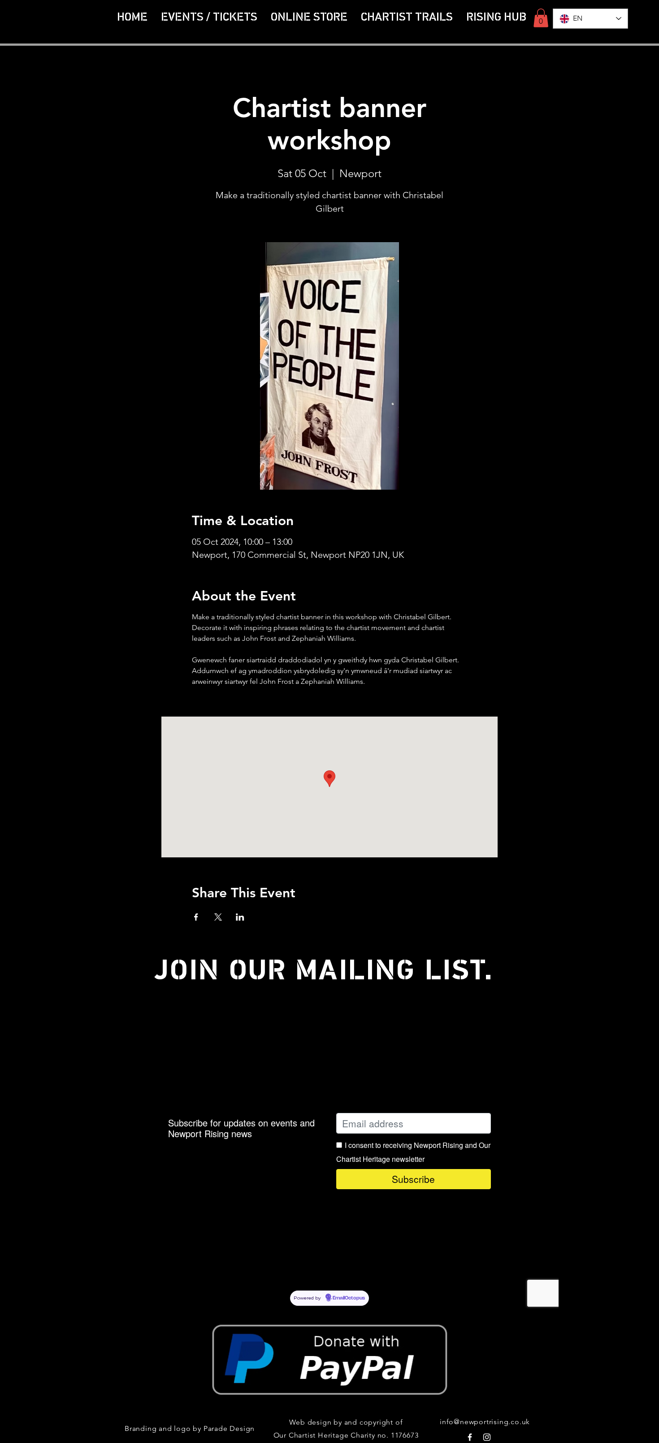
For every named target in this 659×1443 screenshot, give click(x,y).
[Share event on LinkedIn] (240, 917)
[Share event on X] (218, 917)
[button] (407, 17)
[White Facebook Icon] (470, 1437)
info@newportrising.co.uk (485, 1421)
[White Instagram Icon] (487, 1437)
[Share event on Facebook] (196, 917)
